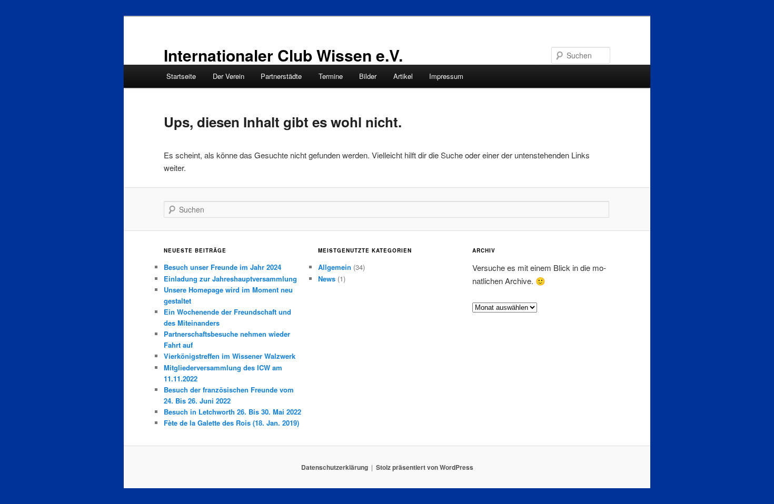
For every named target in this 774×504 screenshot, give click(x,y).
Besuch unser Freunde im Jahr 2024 (222, 267)
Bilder (367, 76)
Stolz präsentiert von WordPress (424, 467)
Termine (331, 76)
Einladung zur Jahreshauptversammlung (230, 279)
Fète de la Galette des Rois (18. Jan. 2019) (231, 423)
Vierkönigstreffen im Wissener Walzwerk (229, 356)
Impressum (446, 76)
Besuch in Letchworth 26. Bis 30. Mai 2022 (232, 412)
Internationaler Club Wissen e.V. (283, 55)
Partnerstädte (281, 76)
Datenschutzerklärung (334, 467)
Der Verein (228, 76)
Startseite (181, 76)
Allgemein (334, 267)
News (326, 279)
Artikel (403, 76)
